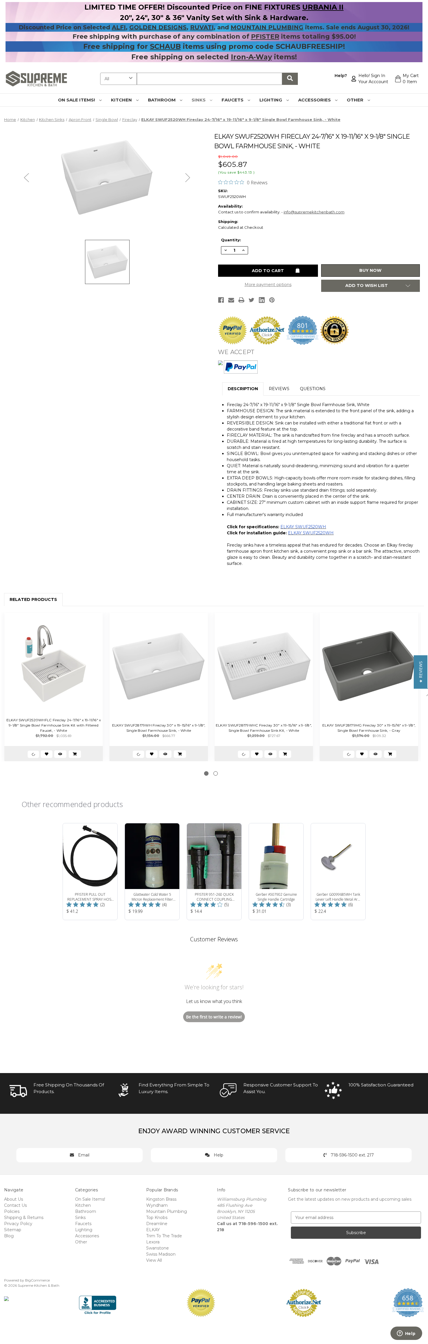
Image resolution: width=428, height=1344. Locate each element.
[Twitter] (251, 300)
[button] (420, 672)
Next (188, 177)
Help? (341, 75)
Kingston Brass (161, 1199)
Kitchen (122, 100)
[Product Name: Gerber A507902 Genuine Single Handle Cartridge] (276, 871)
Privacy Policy (18, 1223)
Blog (9, 1235)
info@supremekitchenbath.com (314, 212)
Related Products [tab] (33, 599)
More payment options (268, 284)
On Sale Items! (77, 100)
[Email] (231, 300)
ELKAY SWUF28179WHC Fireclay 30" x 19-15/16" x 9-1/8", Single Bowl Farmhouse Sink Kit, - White (264, 728)
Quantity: (231, 240)
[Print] (241, 300)
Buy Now (370, 270)
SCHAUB (165, 46)
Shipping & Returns (23, 1217)
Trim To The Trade (164, 1235)
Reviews (279, 388)
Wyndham (157, 1205)
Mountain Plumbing (166, 1211)
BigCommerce (37, 1280)
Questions (313, 388)
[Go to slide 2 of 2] (215, 773)
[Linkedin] (262, 300)
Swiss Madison (161, 1254)
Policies (12, 1211)
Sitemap (12, 1229)
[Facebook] (221, 300)
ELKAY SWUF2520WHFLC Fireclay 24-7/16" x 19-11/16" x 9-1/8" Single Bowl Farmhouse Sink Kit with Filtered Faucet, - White (53, 725)
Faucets (233, 100)
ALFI (119, 27)
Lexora (153, 1242)
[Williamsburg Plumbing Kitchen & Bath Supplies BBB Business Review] (97, 1302)
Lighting (271, 100)
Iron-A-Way (251, 57)
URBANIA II (323, 7)
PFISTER (265, 36)
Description (243, 388)
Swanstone (157, 1248)
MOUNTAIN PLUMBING (267, 27)
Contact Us (15, 1205)
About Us (13, 1199)
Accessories (315, 100)
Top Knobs (156, 1217)
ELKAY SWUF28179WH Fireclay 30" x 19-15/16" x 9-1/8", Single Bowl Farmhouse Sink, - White (159, 728)
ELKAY (153, 1229)
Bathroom (162, 100)
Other (356, 100)
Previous (26, 177)
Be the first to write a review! (214, 1017)
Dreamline (156, 1223)
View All (154, 1260)
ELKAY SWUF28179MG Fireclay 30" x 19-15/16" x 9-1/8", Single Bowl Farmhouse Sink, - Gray (368, 728)
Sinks (199, 100)
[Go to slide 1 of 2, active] (206, 773)
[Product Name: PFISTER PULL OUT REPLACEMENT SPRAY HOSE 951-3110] (90, 871)
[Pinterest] (272, 300)
